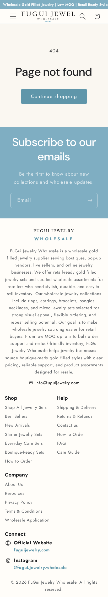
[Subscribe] (90, 200)
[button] (13, 16)
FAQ (61, 443)
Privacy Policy (19, 502)
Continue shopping (54, 96)
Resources (14, 493)
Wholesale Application (27, 520)
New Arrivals (17, 425)
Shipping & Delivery (76, 407)
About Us (14, 484)
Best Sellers (16, 416)
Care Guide (68, 452)
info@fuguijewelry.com (57, 383)
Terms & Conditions (23, 511)
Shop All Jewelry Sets (26, 407)
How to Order (18, 461)
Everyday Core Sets (24, 443)
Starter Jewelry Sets (23, 434)
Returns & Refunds (75, 416)
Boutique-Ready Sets (24, 452)
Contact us (67, 425)
